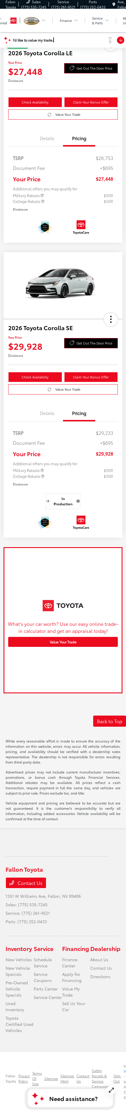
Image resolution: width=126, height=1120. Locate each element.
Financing (75, 948)
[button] (110, 319)
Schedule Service (43, 963)
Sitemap (51, 1078)
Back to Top (109, 721)
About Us (99, 959)
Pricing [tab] (79, 138)
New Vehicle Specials (18, 971)
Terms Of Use (37, 1078)
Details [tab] (47, 138)
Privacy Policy (24, 1078)
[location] (114, 4)
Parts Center (46, 989)
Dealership (105, 948)
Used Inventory (15, 1006)
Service (43, 948)
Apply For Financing (71, 977)
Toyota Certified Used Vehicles (19, 1024)
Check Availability (35, 102)
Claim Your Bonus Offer (91, 102)
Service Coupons (43, 977)
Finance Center (69, 963)
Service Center (48, 997)
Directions (100, 976)
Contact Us (29, 882)
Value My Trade (71, 992)
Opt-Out (117, 1078)
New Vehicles (19, 959)
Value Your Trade (67, 114)
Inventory (19, 948)
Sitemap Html (67, 1078)
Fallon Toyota (11, 1078)
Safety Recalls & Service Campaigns (101, 1078)
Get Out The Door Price (94, 68)
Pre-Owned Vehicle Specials (17, 989)
